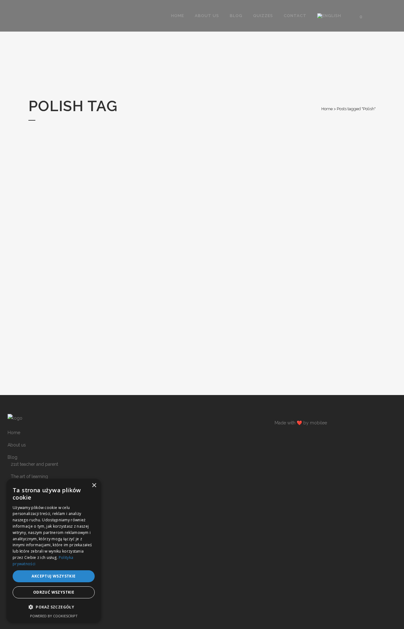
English (18, 513)
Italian (16, 550)
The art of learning (29, 476)
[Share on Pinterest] (90, 370)
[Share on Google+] (84, 370)
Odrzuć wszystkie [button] (53, 592)
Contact (15, 580)
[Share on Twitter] (77, 370)
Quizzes (16, 568)
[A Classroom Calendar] (82, 199)
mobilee (318, 422)
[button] (54, 607)
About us (17, 444)
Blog (12, 457)
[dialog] (53, 551)
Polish (17, 501)
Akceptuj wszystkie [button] (53, 576)
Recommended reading (35, 488)
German (19, 525)
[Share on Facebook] (71, 370)
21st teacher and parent (34, 464)
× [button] (94, 485)
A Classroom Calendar (82, 268)
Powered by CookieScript (54, 616)
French (18, 538)
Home (327, 108)
